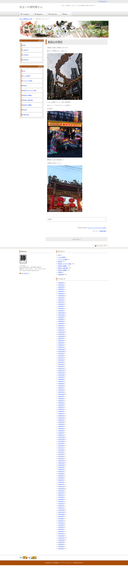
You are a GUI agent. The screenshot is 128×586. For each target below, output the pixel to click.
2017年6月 (61, 450)
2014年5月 (61, 525)
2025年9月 (61, 287)
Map (24, 45)
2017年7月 (61, 447)
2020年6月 (61, 383)
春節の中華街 (55, 41)
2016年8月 (61, 469)
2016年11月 (61, 463)
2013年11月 (61, 538)
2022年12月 (61, 332)
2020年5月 (61, 385)
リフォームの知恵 (27, 80)
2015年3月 (61, 503)
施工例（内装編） (27, 95)
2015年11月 (61, 486)
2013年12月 (61, 535)
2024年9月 (61, 297)
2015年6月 (61, 497)
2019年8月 (61, 398)
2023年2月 (61, 327)
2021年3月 (61, 364)
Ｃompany (25, 54)
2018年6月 (61, 424)
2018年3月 (61, 430)
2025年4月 (61, 291)
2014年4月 (61, 527)
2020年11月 (61, 372)
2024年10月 (61, 295)
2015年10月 (61, 488)
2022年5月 (61, 342)
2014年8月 (61, 518)
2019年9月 (61, 396)
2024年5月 (61, 306)
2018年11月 (61, 417)
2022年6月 (61, 340)
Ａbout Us (25, 50)
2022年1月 (61, 347)
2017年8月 (61, 445)
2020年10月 (61, 375)
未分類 (25, 109)
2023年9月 (61, 317)
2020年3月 (61, 390)
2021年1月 (61, 368)
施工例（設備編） (27, 105)
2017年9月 (61, 443)
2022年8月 (61, 338)
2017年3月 (61, 456)
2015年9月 (61, 490)
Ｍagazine (25, 59)
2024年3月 (61, 308)
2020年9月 (61, 377)
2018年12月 (61, 415)
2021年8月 (61, 355)
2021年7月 (61, 357)
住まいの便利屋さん (31, 7)
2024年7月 (61, 302)
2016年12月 (61, 460)
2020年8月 (61, 379)
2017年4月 (61, 454)
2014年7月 (61, 520)
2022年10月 (61, 336)
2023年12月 (61, 312)
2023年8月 (61, 319)
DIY (24, 71)
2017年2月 (61, 458)
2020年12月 (61, 370)
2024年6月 (61, 304)
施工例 (25, 85)
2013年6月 (61, 546)
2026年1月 (61, 285)
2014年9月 (61, 516)
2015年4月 (61, 501)
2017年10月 (61, 441)
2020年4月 (61, 387)
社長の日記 (103, 231)
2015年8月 (61, 493)
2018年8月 (61, 422)
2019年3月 (61, 409)
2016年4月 (61, 478)
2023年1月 (61, 330)
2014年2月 (61, 531)
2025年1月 (61, 293)
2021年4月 (61, 362)
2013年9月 (61, 542)
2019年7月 (61, 400)
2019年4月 (61, 407)
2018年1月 (61, 435)
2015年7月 (61, 495)
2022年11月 (61, 334)
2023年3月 (61, 325)
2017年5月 (61, 452)
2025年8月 (61, 289)
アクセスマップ (25, 273)
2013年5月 (61, 548)
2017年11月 (61, 439)
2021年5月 (61, 360)
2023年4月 (61, 323)
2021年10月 (61, 351)
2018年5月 (61, 426)
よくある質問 (26, 76)
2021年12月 (61, 349)
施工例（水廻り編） (28, 100)
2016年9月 (61, 467)
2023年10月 (61, 315)
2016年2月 (61, 482)
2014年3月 (61, 529)
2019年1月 (61, 413)
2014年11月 (61, 512)
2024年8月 (61, 300)
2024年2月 (61, 310)
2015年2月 (61, 505)
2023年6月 (61, 321)
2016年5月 (61, 475)
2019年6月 (61, 402)
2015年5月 (61, 499)
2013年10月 (61, 540)
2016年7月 (61, 471)
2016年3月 (61, 480)
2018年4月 (61, 428)
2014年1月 (61, 533)
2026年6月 (61, 282)
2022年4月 (61, 345)
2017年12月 (61, 437)
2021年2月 (61, 366)
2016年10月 (61, 465)
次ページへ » (76, 239)
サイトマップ (103, 1)
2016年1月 (61, 484)
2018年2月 (61, 432)
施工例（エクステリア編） (30, 90)
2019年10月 (61, 394)
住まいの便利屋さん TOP (25, 19)
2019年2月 (61, 411)
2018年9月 (61, 420)
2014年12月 (61, 510)
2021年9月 (61, 353)
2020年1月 (61, 392)
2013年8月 (61, 544)
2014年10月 (61, 514)
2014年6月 (61, 523)
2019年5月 (61, 405)
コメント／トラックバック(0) (96, 227)
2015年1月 (61, 508)
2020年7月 (61, 381)
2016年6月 (61, 473)
